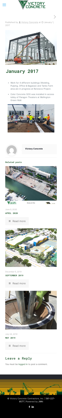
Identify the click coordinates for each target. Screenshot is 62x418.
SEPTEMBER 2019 (14, 275)
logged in (23, 364)
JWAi (40, 401)
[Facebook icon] (29, 406)
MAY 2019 (10, 337)
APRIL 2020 (11, 213)
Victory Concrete (29, 22)
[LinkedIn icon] (32, 406)
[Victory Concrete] (32, 5)
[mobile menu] (4, 4)
